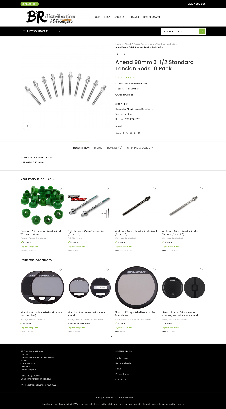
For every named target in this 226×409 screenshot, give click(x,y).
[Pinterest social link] (131, 133)
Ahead (128, 43)
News (118, 368)
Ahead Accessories (143, 43)
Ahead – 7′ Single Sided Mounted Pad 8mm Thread (135, 314)
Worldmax (119, 238)
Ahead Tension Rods (165, 43)
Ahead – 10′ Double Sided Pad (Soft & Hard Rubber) (41, 314)
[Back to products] (121, 54)
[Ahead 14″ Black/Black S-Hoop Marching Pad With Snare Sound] (184, 288)
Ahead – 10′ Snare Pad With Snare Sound (86, 314)
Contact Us (120, 379)
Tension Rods (126, 114)
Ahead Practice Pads (36, 319)
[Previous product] (117, 54)
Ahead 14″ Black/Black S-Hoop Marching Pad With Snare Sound (180, 314)
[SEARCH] (202, 31)
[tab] (81, 146)
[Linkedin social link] (135, 133)
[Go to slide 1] (111, 336)
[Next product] (125, 54)
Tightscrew (77, 238)
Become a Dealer (123, 363)
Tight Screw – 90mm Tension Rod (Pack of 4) (86, 233)
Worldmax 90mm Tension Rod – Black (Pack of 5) (136, 233)
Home (118, 43)
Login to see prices (126, 77)
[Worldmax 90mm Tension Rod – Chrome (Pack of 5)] (184, 206)
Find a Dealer (121, 358)
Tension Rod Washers (38, 238)
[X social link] (127, 133)
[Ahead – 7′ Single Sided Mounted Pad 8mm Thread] (137, 288)
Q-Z (69, 238)
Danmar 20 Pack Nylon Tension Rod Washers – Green (41, 233)
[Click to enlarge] (27, 126)
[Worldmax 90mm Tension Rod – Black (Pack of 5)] (137, 206)
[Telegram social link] (139, 133)
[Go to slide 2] (114, 336)
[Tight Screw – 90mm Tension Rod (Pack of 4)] (90, 206)
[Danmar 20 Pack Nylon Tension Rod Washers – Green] (42, 206)
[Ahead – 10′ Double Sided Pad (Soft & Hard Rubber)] (42, 288)
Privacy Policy (122, 374)
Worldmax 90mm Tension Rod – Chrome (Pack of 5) (180, 233)
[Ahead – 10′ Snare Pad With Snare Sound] (90, 288)
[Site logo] (56, 17)
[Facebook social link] (123, 133)
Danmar (24, 238)
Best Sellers (99, 319)
